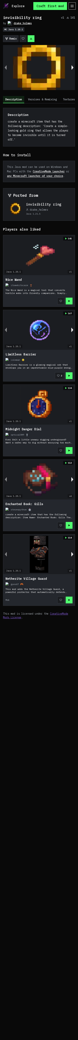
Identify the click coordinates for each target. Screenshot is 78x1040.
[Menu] (72, 6)
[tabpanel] (39, 363)
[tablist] (39, 99)
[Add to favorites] (23, 38)
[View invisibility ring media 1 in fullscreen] (39, 67)
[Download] (31, 38)
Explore (18, 6)
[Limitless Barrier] (39, 365)
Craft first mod (50, 6)
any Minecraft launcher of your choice (35, 176)
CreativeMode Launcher (49, 171)
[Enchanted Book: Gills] (39, 515)
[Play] (69, 301)
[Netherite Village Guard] (39, 590)
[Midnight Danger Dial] (39, 440)
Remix (12, 38)
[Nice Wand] (39, 291)
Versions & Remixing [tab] (42, 99)
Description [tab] (13, 99)
